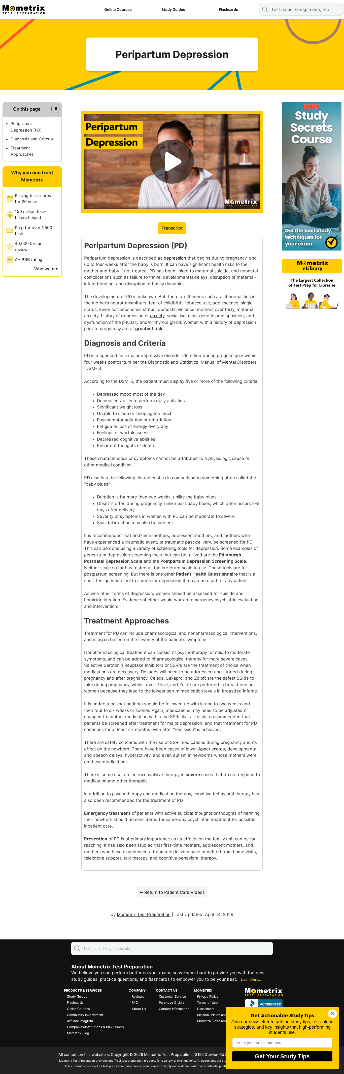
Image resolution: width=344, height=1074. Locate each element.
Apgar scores (211, 748)
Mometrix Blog (78, 1033)
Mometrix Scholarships (214, 1021)
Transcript (172, 228)
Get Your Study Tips (282, 1056)
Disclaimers (206, 1009)
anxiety (157, 315)
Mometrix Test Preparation (143, 914)
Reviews (138, 996)
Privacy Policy (207, 996)
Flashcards (228, 9)
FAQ (135, 1002)
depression (175, 258)
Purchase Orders (172, 1002)
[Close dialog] (332, 1013)
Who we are (46, 268)
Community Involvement (85, 1015)
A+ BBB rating (28, 259)
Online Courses (118, 9)
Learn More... (251, 980)
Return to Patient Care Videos (174, 892)
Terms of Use (207, 1002)
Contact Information (174, 1009)
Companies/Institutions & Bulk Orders (95, 1027)
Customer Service (172, 996)
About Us (139, 1009)
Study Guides (173, 9)
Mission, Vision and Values (217, 1015)
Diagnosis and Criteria (32, 138)
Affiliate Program (80, 1021)
